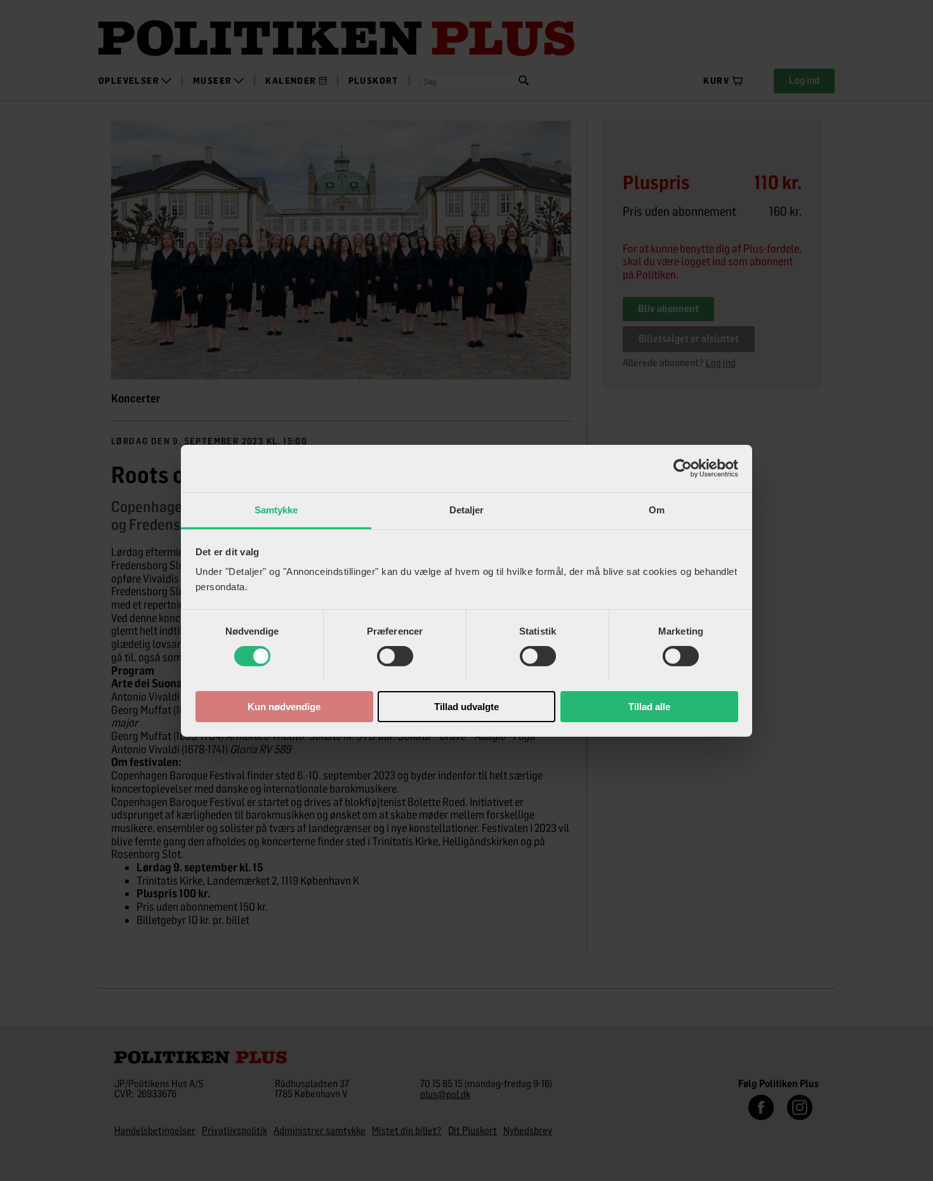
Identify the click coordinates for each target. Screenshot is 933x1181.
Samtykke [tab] (276, 509)
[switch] (395, 656)
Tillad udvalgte (466, 706)
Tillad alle (649, 706)
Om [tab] (657, 509)
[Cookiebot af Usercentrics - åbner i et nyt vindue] (682, 468)
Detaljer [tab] (466, 509)
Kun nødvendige (284, 706)
